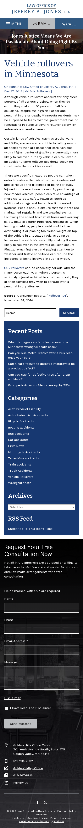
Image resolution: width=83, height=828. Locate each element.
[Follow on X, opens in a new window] (45, 802)
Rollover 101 (57, 295)
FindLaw (59, 821)
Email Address (16, 641)
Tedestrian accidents (23, 458)
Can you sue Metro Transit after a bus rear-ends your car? (40, 355)
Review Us (20, 782)
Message (10, 662)
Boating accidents (21, 427)
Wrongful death (19, 483)
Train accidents (19, 464)
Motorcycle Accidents (24, 452)
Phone (9, 620)
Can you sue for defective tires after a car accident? (39, 377)
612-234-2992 (23, 761)
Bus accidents (18, 433)
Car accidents (18, 440)
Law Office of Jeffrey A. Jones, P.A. (48, 87)
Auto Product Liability (24, 409)
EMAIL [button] (44, 23)
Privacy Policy (49, 818)
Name (8, 598)
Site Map (32, 818)
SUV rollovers (14, 268)
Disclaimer (12, 698)
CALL (71, 24)
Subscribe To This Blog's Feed (30, 529)
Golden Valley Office (28, 768)
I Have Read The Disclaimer (30, 708)
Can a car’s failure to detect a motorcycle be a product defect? (41, 366)
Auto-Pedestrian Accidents (28, 415)
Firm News (16, 446)
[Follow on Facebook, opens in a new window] (38, 802)
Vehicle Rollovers (37, 91)
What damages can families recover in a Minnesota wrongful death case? (38, 344)
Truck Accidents (20, 470)
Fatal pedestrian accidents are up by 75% (39, 385)
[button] (14, 23)
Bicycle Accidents (21, 421)
